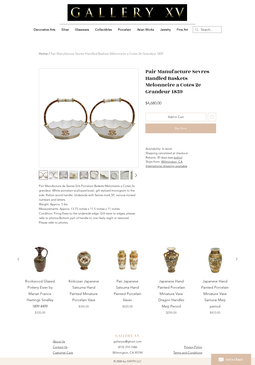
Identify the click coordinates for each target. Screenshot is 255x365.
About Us (59, 341)
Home (43, 53)
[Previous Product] (18, 259)
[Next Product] (236, 259)
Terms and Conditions (187, 352)
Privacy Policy (193, 347)
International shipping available (166, 166)
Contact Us (60, 347)
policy (178, 157)
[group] (127, 282)
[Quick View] (40, 259)
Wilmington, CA (171, 162)
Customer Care (63, 352)
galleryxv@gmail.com (127, 341)
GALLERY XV (127, 336)
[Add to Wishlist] (212, 117)
